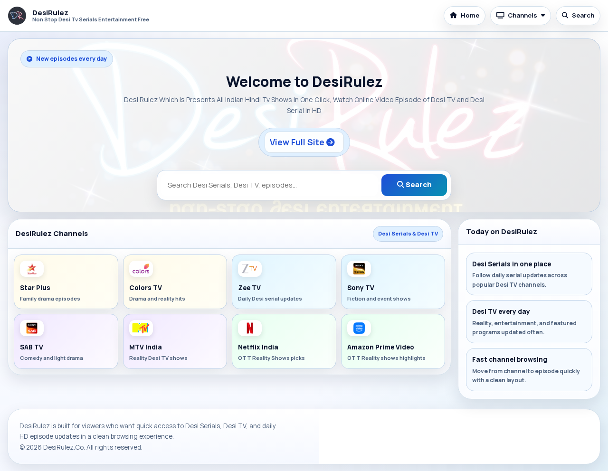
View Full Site (298, 142)
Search (583, 15)
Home (470, 15)
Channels (522, 15)
